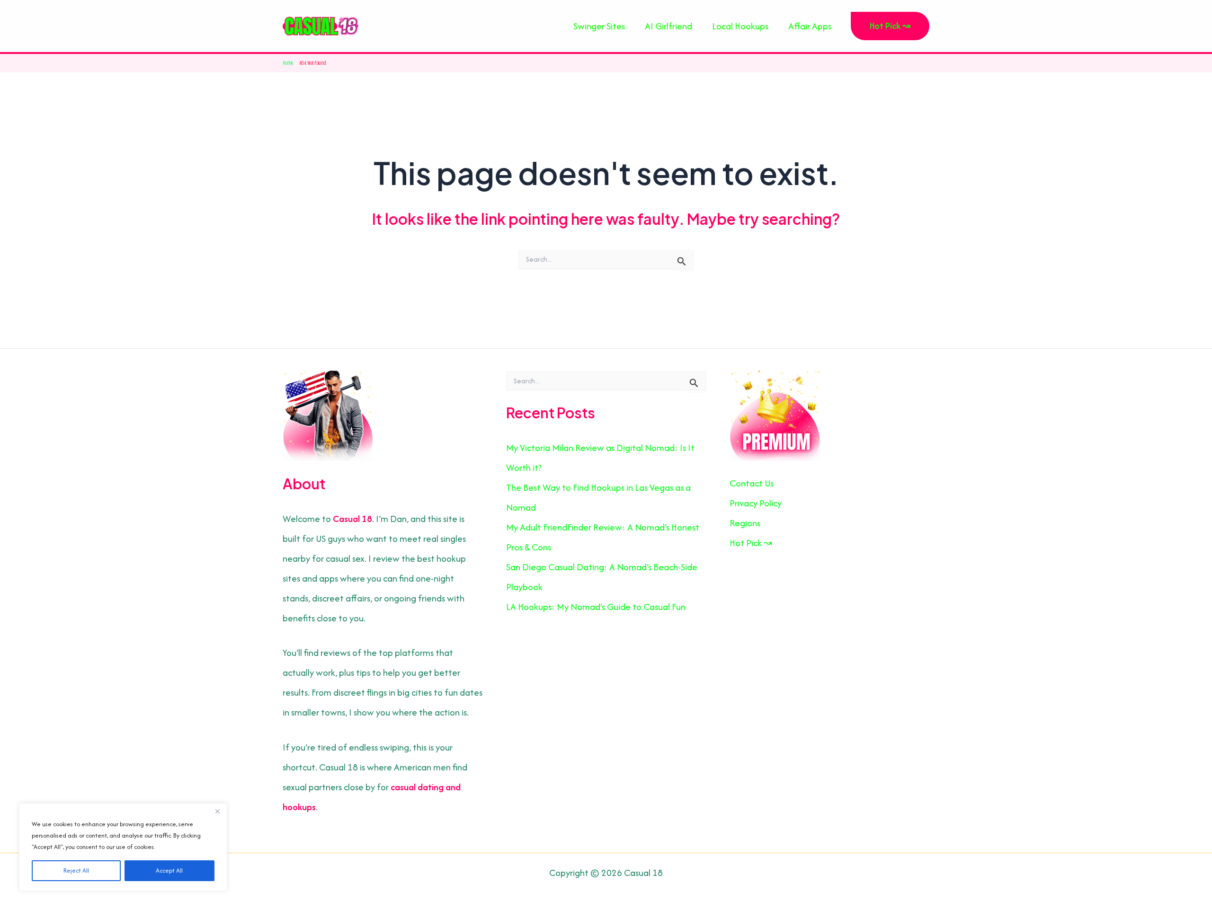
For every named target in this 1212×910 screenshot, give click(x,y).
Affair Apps (809, 26)
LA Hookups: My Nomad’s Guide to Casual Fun (596, 606)
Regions (745, 523)
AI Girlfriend (668, 26)
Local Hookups (740, 26)
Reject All (76, 870)
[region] (123, 847)
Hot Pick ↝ (751, 542)
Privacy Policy (756, 503)
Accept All (169, 870)
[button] (890, 26)
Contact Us (752, 483)
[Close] (217, 811)
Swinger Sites (599, 26)
